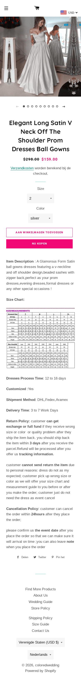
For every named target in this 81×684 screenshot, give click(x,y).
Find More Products (40, 589)
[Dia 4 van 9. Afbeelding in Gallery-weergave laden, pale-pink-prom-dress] (36, 106)
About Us (40, 595)
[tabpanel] (40, 56)
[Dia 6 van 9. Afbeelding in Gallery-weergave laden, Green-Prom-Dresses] (45, 106)
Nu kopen (39, 243)
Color (40, 208)
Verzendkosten (22, 168)
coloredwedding (47, 665)
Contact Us (40, 631)
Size (40, 189)
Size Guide (40, 624)
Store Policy (40, 608)
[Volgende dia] (63, 106)
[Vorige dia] (17, 106)
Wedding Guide (40, 602)
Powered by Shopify (40, 671)
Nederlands (39, 655)
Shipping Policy (41, 618)
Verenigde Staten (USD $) (39, 642)
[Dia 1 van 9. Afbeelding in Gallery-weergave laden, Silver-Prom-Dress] (24, 106)
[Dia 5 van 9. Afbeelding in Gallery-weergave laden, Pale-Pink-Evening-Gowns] (40, 106)
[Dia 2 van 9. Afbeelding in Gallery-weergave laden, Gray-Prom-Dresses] (28, 106)
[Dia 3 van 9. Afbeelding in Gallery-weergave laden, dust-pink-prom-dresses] (32, 106)
